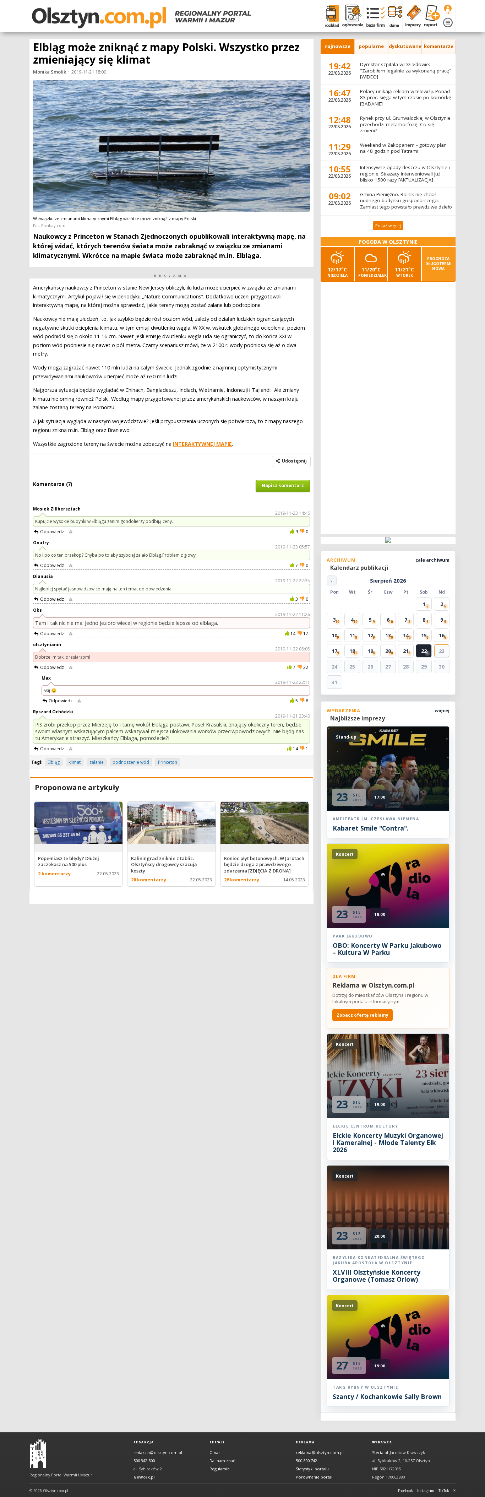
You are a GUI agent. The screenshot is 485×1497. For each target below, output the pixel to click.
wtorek (404, 272)
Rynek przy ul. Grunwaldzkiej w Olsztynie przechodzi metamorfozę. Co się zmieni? (405, 124)
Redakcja (143, 1442)
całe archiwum (432, 560)
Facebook (405, 1490)
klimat (75, 762)
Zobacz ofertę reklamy (362, 1015)
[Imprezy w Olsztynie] (411, 16)
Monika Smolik (49, 72)
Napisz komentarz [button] (283, 485)
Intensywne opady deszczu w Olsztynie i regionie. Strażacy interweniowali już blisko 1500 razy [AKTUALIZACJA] (405, 173)
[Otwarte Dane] (393, 16)
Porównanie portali (314, 1477)
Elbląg (54, 762)
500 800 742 (306, 1460)
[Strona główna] (141, 17)
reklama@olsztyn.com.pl (320, 1452)
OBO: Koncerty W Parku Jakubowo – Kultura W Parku (387, 949)
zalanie (96, 762)
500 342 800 (144, 1460)
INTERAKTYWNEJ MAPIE (202, 444)
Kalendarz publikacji (359, 568)
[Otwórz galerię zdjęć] (171, 146)
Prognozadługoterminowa (438, 263)
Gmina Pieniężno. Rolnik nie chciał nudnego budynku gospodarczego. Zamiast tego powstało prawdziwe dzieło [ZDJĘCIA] (406, 203)
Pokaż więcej (388, 226)
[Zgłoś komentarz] (70, 531)
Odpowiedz (52, 532)
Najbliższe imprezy (357, 718)
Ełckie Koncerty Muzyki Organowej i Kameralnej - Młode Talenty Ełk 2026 (388, 1142)
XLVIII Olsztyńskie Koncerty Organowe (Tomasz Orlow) (376, 1275)
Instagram (425, 1490)
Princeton (167, 762)
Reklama (305, 1442)
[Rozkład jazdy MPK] (330, 16)
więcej (442, 710)
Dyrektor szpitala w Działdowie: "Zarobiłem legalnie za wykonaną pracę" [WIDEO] (405, 70)
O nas (214, 1452)
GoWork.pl (144, 1477)
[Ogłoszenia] (351, 16)
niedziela (337, 272)
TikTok (443, 1490)
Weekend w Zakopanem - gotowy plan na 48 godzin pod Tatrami (403, 148)
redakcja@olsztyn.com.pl (157, 1452)
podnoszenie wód (131, 762)
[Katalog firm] (374, 16)
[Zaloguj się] (448, 9)
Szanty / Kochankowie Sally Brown (387, 1396)
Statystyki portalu (312, 1468)
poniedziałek (372, 272)
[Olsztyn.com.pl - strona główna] (38, 1454)
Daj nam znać (222, 1460)
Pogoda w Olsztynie (388, 241)
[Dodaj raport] (430, 16)
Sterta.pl (380, 1452)
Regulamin (219, 1468)
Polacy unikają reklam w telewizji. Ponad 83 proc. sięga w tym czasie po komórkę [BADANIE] (405, 97)
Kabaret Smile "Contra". (371, 828)
